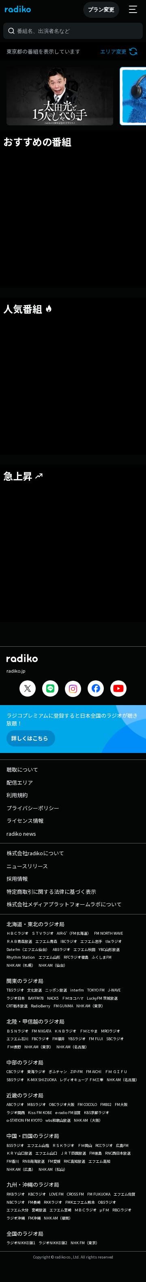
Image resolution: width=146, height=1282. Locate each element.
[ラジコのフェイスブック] (96, 689)
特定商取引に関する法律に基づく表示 (51, 891)
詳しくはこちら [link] (29, 738)
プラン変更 (101, 9)
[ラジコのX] (27, 689)
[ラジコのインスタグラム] (73, 689)
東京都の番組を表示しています (43, 51)
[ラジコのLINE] (50, 689)
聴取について (22, 769)
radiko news (21, 833)
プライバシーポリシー (32, 808)
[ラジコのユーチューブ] (118, 689)
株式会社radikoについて (35, 853)
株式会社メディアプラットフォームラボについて (64, 904)
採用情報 (17, 878)
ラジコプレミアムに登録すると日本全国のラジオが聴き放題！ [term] (72, 719)
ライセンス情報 (24, 820)
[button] (120, 51)
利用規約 (17, 795)
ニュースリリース (27, 866)
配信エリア (19, 782)
